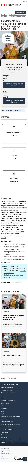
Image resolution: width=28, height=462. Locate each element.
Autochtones (4, 437)
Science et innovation (6, 434)
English (25, 1)
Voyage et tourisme (6, 403)
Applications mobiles (6, 451)
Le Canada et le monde (6, 429)
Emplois (3, 398)
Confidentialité (4, 458)
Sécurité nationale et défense (8, 419)
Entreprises (4, 406)
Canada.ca (4, 15)
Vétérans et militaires (6, 440)
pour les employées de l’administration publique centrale (15, 274)
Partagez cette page (13, 110)
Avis (2, 456)
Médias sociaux (5, 448)
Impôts (3, 413)
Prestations (4, 408)
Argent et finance (5, 432)
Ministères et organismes (7, 390)
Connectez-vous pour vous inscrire (14, 85)
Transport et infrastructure (7, 427)
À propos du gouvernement (7, 392)
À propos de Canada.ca (6, 453)
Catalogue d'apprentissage (17, 16)
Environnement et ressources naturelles (11, 416)
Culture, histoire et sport (7, 421)
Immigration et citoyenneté (8, 400)
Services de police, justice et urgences (10, 424)
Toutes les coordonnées (7, 387)
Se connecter (20, 12)
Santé (2, 411)
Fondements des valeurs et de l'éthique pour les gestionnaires (13, 317)
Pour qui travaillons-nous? (12, 355)
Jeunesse (3, 442)
